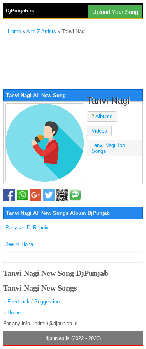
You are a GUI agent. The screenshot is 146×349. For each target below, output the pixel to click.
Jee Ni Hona (19, 244)
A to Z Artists (41, 31)
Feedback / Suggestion (33, 302)
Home (14, 31)
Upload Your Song (115, 12)
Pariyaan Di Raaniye (28, 227)
